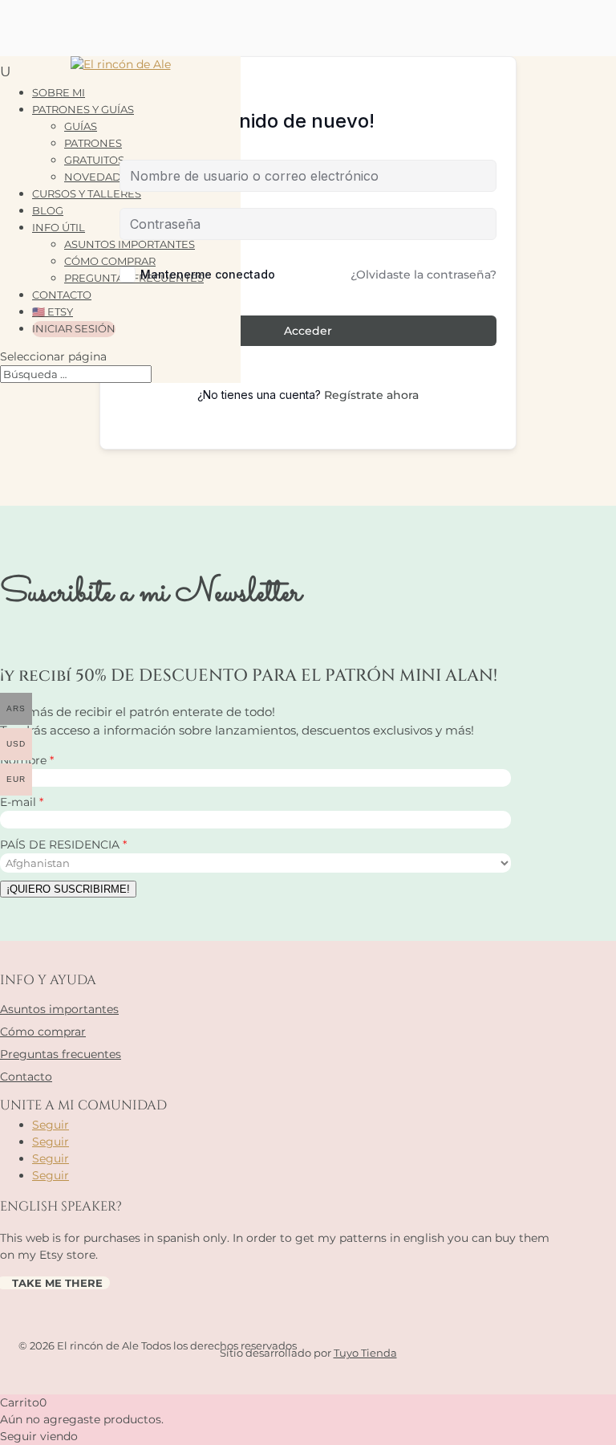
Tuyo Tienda (365, 1352)
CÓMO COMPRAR (110, 260)
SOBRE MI (58, 92)
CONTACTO (61, 294)
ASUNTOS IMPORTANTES (129, 244)
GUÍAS (80, 126)
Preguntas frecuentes (60, 1054)
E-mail (19, 802)
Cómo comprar (43, 1031)
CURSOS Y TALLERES (86, 193)
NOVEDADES (99, 176)
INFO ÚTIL (58, 227)
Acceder (308, 331)
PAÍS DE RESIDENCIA (61, 844)
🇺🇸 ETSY (52, 311)
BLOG (47, 210)
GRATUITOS (94, 159)
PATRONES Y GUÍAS (83, 109)
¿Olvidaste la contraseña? (423, 274)
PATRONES (93, 142)
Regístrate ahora (371, 395)
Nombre (25, 760)
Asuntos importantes (59, 1009)
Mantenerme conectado (207, 274)
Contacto (26, 1076)
